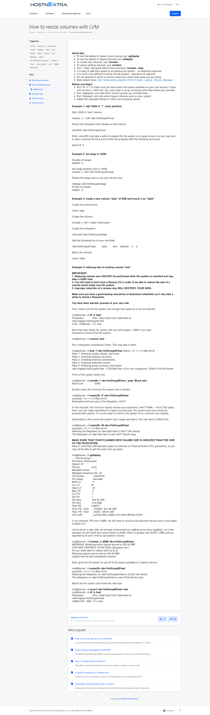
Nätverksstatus (38, 98)
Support (32, 32)
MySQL (41, 57)
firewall (32, 53)
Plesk (32, 64)
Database (40, 50)
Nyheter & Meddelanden (41, 85)
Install (39, 53)
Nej (174, 619)
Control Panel (51, 46)
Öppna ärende (37, 103)
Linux (53, 53)
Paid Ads (54, 60)
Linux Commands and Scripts (57, 32)
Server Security (41, 64)
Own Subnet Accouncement (39, 60)
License (46, 53)
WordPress (33, 68)
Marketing (33, 57)
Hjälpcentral (41, 32)
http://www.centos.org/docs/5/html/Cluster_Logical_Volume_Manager (135, 80)
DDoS (48, 50)
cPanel (32, 50)
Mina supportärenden (40, 80)
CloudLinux (41, 46)
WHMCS (56, 64)
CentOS (32, 46)
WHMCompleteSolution (129, 699)
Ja (164, 619)
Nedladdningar (37, 94)
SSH (50, 64)
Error (53, 50)
